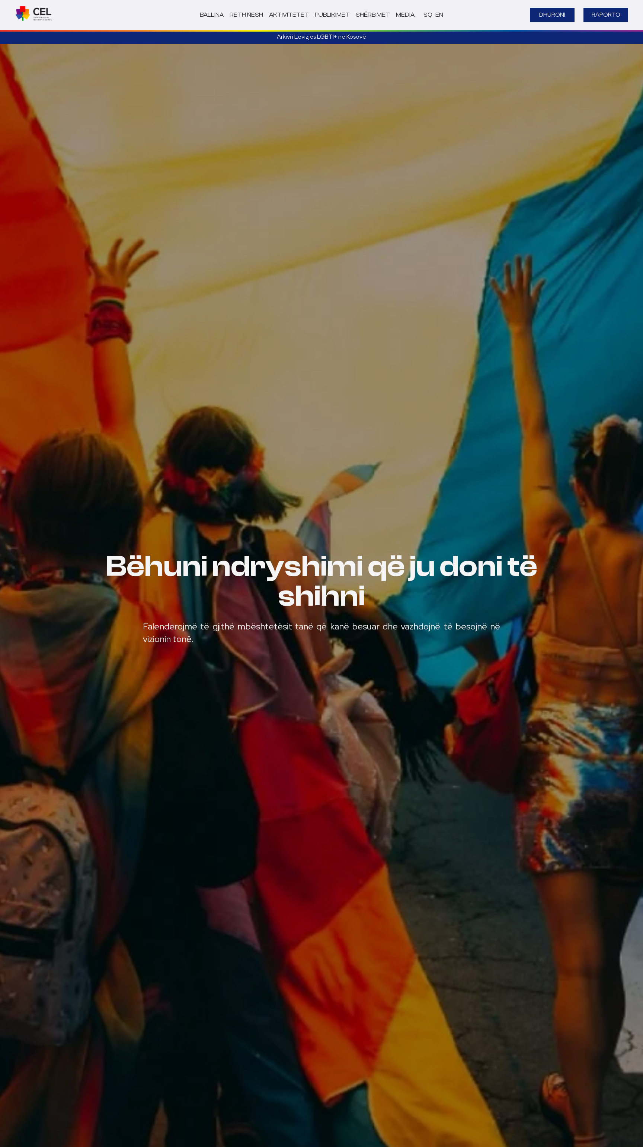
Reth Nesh (246, 15)
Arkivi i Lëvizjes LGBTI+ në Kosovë (321, 37)
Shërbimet (373, 15)
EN (439, 15)
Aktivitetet (289, 15)
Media (405, 15)
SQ (427, 15)
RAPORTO (606, 15)
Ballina (212, 15)
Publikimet (332, 15)
